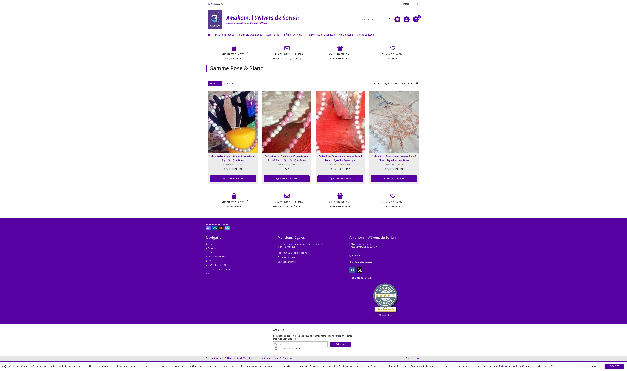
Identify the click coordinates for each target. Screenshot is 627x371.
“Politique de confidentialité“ (512, 366)
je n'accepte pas (588, 366)
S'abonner (340, 344)
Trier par (375, 83)
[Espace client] (406, 19)
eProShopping (285, 358)
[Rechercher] (389, 19)
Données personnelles (288, 261)
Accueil (210, 244)
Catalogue (212, 248)
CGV (209, 261)
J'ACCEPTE (614, 366)
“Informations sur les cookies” (470, 366)
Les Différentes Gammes (218, 269)
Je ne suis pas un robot (289, 348)
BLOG (210, 273)
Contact (405, 3)
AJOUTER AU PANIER (233, 178)
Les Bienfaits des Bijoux (218, 265)
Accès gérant (413, 358)
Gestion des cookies (287, 257)
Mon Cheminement (216, 256)
